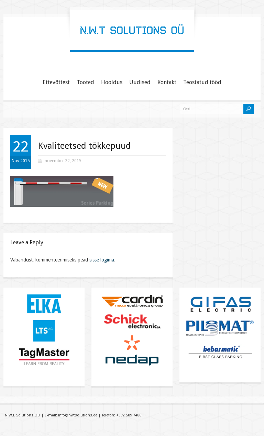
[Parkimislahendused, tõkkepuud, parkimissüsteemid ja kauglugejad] (132, 43)
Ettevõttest (56, 82)
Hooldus (111, 82)
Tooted (85, 82)
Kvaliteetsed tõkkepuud (84, 146)
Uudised (140, 82)
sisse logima (101, 259)
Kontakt (166, 82)
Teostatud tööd (202, 82)
